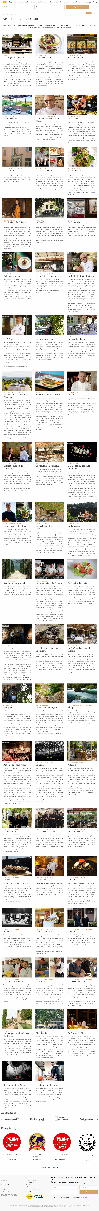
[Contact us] (89, 2)
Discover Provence (31, 1180)
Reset (93, 7)
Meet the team (5, 1184)
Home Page (5, 14)
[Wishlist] (92, 2)
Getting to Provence (31, 1182)
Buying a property (5, 1189)
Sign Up (88, 1192)
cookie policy (45, 1207)
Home (2, 1178)
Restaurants (13, 14)
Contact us (4, 1180)
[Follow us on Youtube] (9, 1195)
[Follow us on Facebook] (2, 1195)
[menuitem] (21, 1)
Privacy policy (29, 1184)
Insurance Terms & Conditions (34, 1189)
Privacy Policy (84, 1197)
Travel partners (30, 1191)
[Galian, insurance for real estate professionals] (38, 1197)
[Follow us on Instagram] (12, 1195)
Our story (3, 1182)
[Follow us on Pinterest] (5, 1195)
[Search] (95, 2)
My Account (6, 1191)
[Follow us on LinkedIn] (15, 1195)
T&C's (27, 1187)
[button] (97, 1119)
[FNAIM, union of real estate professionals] (30, 1197)
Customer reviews (31, 1178)
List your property (6, 1187)
